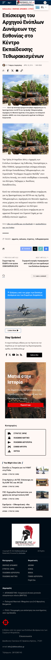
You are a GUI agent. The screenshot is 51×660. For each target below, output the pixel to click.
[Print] (46, 249)
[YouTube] (14, 355)
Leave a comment (41, 276)
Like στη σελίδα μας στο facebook (20, 224)
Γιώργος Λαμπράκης (15, 65)
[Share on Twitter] (12, 71)
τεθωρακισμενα (42, 239)
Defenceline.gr (21, 551)
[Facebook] (6, 355)
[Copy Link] (21, 71)
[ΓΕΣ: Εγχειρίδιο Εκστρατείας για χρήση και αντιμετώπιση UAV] (42, 494)
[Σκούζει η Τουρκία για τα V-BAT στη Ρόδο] (42, 470)
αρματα (15, 239)
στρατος (30, 239)
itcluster (22, 553)
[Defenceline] (25, 2)
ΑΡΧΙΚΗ (4, 474)
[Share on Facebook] (8, 71)
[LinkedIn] (17, 355)
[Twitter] (10, 355)
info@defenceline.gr (16, 647)
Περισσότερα (26, 405)
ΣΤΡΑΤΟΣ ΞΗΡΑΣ (13, 474)
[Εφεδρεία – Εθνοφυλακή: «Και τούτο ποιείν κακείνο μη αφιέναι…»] (42, 507)
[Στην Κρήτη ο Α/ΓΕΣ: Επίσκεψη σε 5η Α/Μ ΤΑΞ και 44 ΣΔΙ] (42, 482)
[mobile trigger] (4, 2)
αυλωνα (22, 239)
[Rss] (21, 355)
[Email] (17, 71)
